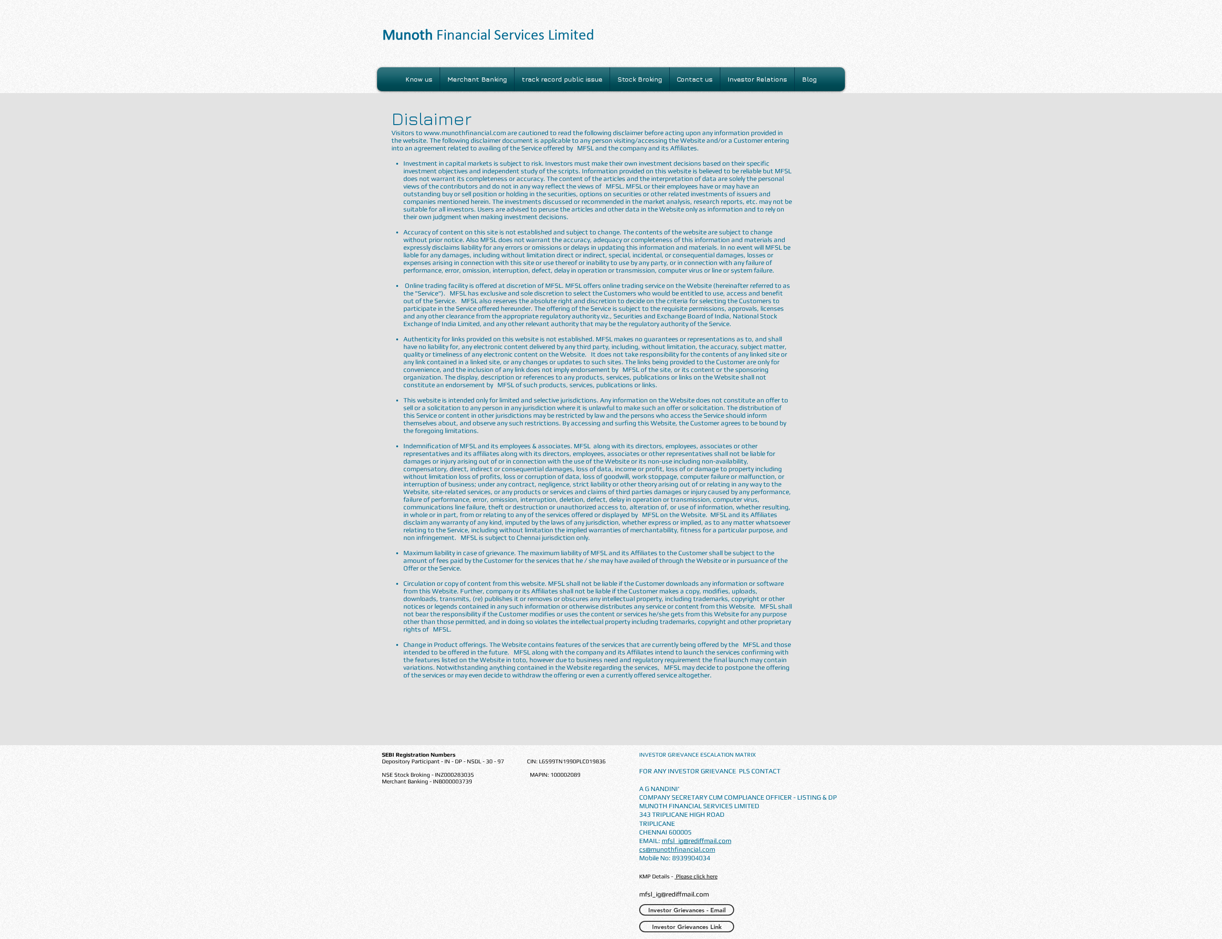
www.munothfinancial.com (465, 133)
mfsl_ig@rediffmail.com (696, 840)
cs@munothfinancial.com (677, 849)
